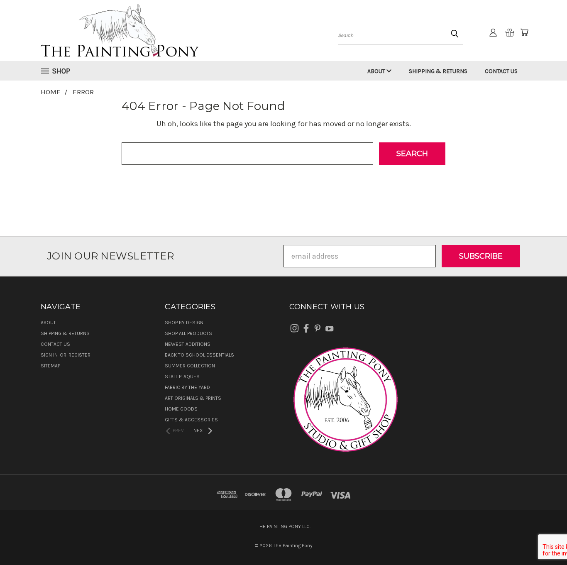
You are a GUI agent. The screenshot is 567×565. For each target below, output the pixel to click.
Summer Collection (190, 366)
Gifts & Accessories (191, 420)
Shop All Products (188, 333)
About (376, 71)
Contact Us (501, 71)
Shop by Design (184, 322)
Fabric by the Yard (187, 387)
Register (79, 355)
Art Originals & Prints (193, 398)
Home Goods (181, 409)
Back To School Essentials (199, 355)
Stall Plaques (182, 376)
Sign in (50, 355)
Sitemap (50, 366)
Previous (542, 539)
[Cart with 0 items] (524, 32)
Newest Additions (187, 344)
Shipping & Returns (438, 71)
